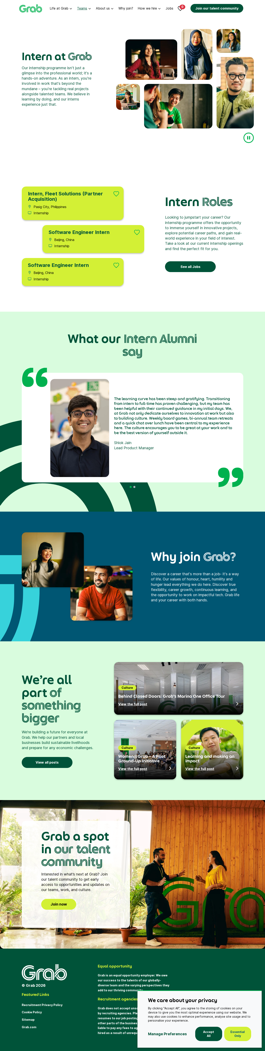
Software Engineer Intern (79, 232)
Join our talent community (216, 8)
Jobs (169, 8)
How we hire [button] (147, 8)
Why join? (125, 8)
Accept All (208, 1034)
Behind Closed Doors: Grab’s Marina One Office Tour (171, 696)
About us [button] (103, 8)
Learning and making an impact (209, 758)
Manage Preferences (167, 1034)
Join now (59, 904)
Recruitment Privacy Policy (42, 1005)
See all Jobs (190, 267)
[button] (131, 487)
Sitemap (28, 1019)
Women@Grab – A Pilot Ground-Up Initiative (141, 758)
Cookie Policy (32, 1012)
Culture (127, 687)
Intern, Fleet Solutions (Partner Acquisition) (65, 196)
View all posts (47, 762)
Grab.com (29, 1027)
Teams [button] (82, 8)
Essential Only (237, 1034)
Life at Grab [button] (59, 8)
